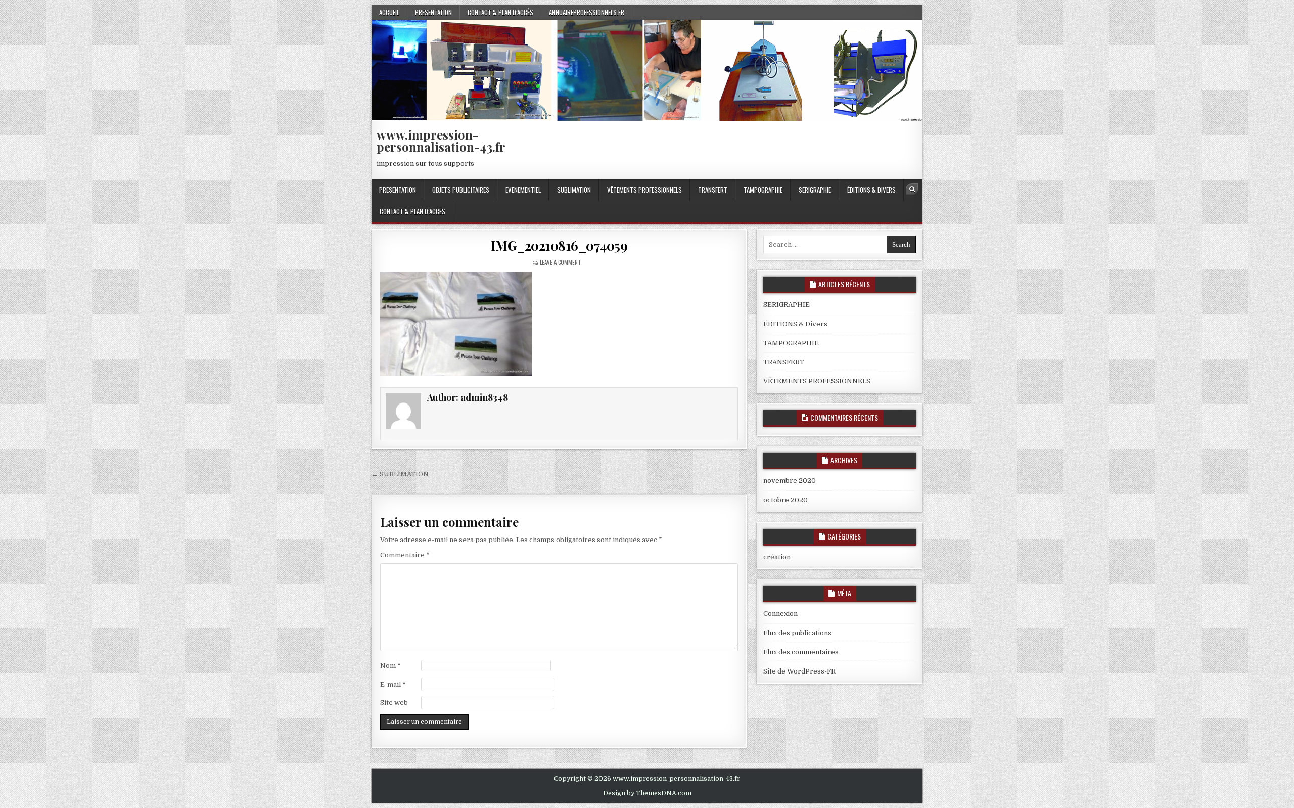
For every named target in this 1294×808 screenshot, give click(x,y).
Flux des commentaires (801, 652)
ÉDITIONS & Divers (871, 190)
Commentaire (405, 555)
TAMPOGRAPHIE (763, 190)
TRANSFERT (712, 190)
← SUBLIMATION (400, 474)
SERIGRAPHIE (815, 190)
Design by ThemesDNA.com (647, 793)
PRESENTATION (433, 12)
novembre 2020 (789, 480)
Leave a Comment (560, 262)
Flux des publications (797, 633)
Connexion (780, 613)
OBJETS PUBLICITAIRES (460, 190)
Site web (394, 702)
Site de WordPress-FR (799, 671)
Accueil (389, 12)
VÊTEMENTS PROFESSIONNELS (644, 190)
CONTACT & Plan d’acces (412, 211)
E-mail (393, 684)
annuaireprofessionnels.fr (586, 12)
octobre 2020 (785, 500)
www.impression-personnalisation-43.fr (441, 140)
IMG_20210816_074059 (559, 245)
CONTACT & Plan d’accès (500, 12)
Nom (390, 665)
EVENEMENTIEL (523, 190)
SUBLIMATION (574, 190)
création (777, 557)
